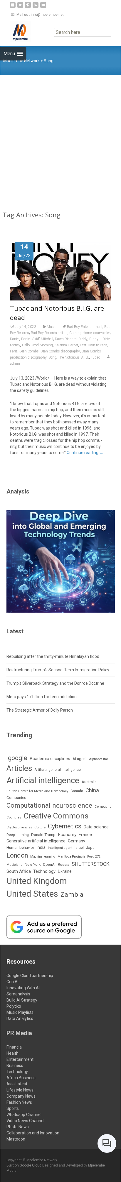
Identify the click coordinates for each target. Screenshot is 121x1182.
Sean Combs (29, 351)
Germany (76, 841)
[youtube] (43, 7)
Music (51, 327)
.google (16, 758)
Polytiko (13, 1006)
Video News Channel (25, 1120)
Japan (91, 847)
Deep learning (17, 835)
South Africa (18, 871)
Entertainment (19, 1059)
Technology (44, 871)
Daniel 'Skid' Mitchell (37, 339)
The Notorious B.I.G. (73, 357)
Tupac (95, 357)
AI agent (80, 759)
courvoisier (101, 333)
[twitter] (20, 7)
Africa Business (21, 1077)
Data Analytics (19, 1018)
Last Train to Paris (93, 345)
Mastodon (15, 1139)
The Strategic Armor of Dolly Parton (39, 710)
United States (32, 894)
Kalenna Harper (66, 345)
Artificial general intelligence (57, 770)
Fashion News (19, 1102)
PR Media (19, 1033)
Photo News (17, 1126)
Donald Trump (43, 834)
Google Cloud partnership (29, 975)
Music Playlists (19, 1012)
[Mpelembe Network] (15, 32)
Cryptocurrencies (19, 827)
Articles (19, 768)
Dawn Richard (66, 339)
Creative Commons (55, 815)
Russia (63, 864)
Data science (96, 827)
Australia (89, 782)
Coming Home (80, 333)
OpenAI (49, 864)
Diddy (83, 339)
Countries (13, 817)
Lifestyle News (19, 1090)
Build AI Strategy (21, 1000)
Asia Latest (16, 1084)
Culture (40, 827)
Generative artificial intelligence (35, 841)
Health (12, 1053)
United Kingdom (36, 881)
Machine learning (42, 856)
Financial (14, 1047)
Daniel (14, 339)
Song (52, 357)
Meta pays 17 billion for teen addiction (41, 696)
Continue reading (85, 452)
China (92, 790)
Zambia (71, 894)
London (17, 855)
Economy (67, 834)
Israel (79, 848)
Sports (12, 1108)
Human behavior (20, 847)
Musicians (14, 865)
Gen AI (12, 981)
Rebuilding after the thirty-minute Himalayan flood (52, 656)
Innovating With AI (23, 987)
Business (14, 1065)
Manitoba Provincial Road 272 (79, 856)
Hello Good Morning (37, 345)
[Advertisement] (60, 138)
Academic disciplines (50, 758)
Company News (21, 1096)
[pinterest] (28, 7)
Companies (16, 797)
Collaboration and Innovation (32, 1133)
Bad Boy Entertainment (84, 327)
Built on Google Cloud (24, 1165)
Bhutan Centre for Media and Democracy (37, 791)
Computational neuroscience (49, 805)
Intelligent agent (60, 848)
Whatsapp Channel (23, 1114)
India (41, 847)
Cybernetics (64, 826)
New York (33, 864)
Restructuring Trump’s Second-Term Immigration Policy (57, 670)
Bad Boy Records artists (49, 333)
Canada (76, 791)
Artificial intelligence (42, 780)
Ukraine (65, 871)
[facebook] (13, 7)
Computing (103, 807)
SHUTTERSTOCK (91, 864)
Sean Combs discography (60, 351)
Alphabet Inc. (99, 759)
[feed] (35, 7)
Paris (14, 351)
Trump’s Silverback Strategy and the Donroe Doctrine (55, 683)
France (85, 834)
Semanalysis (18, 994)
